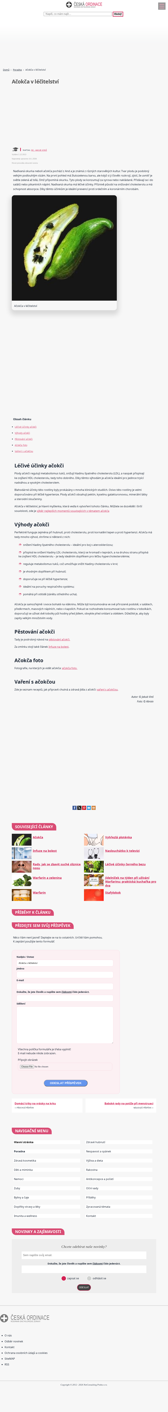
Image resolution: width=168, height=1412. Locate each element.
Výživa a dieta (94, 1160)
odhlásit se (99, 1278)
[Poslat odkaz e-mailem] (89, 809)
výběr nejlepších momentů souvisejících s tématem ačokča (73, 511)
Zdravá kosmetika (25, 1160)
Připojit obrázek (28, 1060)
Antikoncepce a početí (100, 1179)
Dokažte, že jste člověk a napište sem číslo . (53, 991)
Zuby (17, 1188)
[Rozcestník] (162, 6)
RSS (7, 1364)
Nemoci (18, 1179)
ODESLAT (84, 1287)
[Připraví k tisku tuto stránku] (94, 809)
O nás (8, 1335)
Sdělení (21, 1003)
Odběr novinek (14, 1341)
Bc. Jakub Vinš (39, 150)
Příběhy (91, 1197)
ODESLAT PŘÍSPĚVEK (66, 1083)
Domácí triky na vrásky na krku (35, 1103)
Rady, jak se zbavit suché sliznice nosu (57, 866)
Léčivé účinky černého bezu (125, 864)
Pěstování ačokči (24, 439)
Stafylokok (113, 893)
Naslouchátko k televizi (122, 851)
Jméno (20, 968)
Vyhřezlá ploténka (118, 837)
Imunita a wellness (25, 1216)
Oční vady (92, 1188)
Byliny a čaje (21, 1197)
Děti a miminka (23, 1170)
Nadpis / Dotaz (25, 956)
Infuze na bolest (59, 647)
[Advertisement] (84, 43)
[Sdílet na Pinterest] (84, 809)
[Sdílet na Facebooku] (75, 809)
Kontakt (91, 1216)
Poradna (17, 69)
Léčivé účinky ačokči (26, 426)
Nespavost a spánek (98, 1151)
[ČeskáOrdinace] (84, 8)
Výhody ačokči (22, 432)
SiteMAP (10, 1358)
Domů (6, 69)
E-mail (20, 980)
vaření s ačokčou (107, 689)
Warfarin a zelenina (47, 878)
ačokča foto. (69, 668)
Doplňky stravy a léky (27, 1206)
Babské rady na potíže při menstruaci (129, 1103)
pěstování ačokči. (59, 639)
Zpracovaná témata (98, 1206)
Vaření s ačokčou (24, 451)
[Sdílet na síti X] (79, 809)
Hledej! (118, 14)
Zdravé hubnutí (95, 1142)
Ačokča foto (21, 445)
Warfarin (39, 893)
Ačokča (38, 837)
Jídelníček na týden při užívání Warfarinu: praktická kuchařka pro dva (130, 881)
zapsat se (73, 1278)
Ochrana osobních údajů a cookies (26, 1353)
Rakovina (91, 1170)
